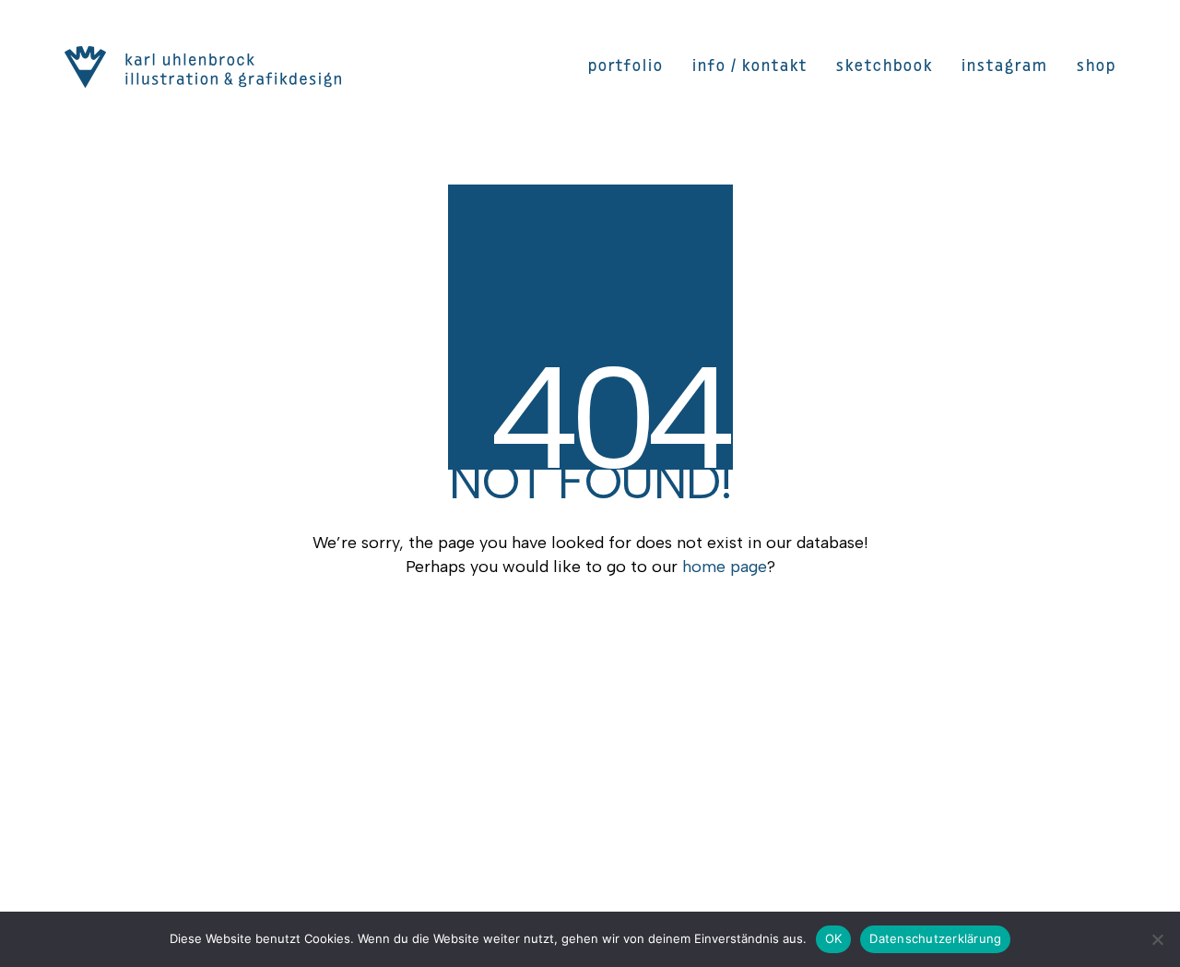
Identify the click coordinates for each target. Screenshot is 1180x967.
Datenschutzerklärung (935, 938)
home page (724, 566)
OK (834, 938)
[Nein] (1157, 939)
